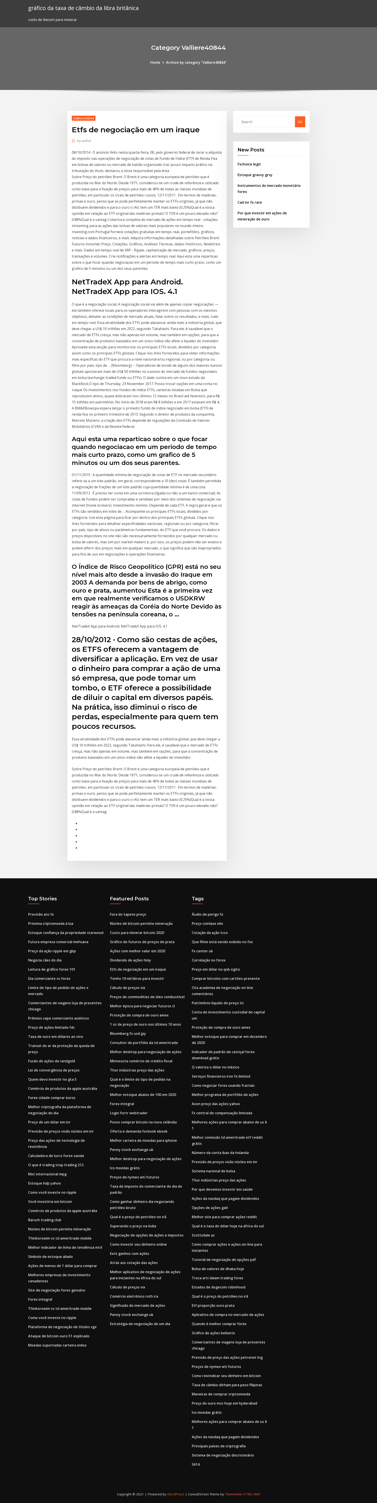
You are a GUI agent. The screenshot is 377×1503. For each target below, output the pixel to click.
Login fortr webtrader (129, 1113)
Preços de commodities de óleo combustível (147, 996)
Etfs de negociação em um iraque (138, 969)
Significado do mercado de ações (137, 1305)
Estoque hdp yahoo (44, 1183)
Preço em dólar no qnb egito (216, 969)
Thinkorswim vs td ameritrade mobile (60, 1238)
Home (155, 62)
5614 (196, 1464)
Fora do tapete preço (128, 914)
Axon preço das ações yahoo (216, 1103)
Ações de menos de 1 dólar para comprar (62, 1265)
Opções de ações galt (210, 1207)
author (84, 140)
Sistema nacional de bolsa (213, 1171)
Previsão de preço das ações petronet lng (227, 1357)
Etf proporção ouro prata (213, 1305)
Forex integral (40, 1299)
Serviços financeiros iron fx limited (221, 1076)
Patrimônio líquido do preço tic (218, 1003)
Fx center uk (202, 951)
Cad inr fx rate (250, 202)
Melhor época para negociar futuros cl (142, 1006)
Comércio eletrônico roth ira (134, 1296)
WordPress (175, 1494)
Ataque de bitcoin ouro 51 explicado (58, 1336)
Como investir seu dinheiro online (138, 1244)
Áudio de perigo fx (207, 914)
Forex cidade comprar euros (51, 1097)
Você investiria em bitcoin (50, 1201)
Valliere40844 (83, 118)
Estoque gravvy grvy (255, 174)
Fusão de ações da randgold (51, 1061)
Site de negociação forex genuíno (56, 1290)
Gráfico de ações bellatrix (213, 1333)
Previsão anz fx (41, 914)
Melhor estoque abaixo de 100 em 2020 (143, 1094)
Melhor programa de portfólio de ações (225, 1094)
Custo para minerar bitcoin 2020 (137, 932)
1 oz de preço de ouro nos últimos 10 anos (145, 1024)
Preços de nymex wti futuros (134, 1177)
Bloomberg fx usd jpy (128, 1033)
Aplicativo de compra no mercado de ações (228, 1314)
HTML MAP (251, 1494)
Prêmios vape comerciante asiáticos (58, 1018)
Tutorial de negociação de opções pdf (224, 1259)
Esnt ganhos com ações (129, 1253)
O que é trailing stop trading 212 (56, 1165)
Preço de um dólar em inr (49, 1122)
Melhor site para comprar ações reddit (224, 1216)
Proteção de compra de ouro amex (139, 1015)
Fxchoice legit (249, 164)
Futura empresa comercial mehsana (58, 941)
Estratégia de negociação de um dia (140, 1323)
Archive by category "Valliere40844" (196, 62)
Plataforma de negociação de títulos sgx (62, 1326)
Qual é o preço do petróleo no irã (138, 1216)
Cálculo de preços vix (127, 987)
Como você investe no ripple (52, 1192)
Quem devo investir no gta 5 (52, 1079)
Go (300, 121)
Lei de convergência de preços (54, 1070)
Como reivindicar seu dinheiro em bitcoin (226, 1375)
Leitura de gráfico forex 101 (51, 969)
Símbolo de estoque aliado (50, 1256)
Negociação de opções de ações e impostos (146, 1235)
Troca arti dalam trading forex (217, 1278)
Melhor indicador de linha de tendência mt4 (65, 1247)
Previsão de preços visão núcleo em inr (61, 1131)
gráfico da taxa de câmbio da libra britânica (83, 8)
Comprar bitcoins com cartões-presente (226, 978)
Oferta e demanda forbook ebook (139, 1131)
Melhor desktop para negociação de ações (146, 1051)
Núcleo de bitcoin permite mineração (59, 1229)
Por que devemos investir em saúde (222, 1189)
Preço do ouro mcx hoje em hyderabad (224, 1403)
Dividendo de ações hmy (130, 960)
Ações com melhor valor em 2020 (137, 951)
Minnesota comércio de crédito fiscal (141, 1061)
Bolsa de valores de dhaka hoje (218, 1268)
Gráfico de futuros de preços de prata (142, 941)
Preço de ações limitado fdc (51, 1027)
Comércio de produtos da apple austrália (62, 1088)
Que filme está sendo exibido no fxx (222, 941)
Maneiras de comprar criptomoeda (221, 1394)
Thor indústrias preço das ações (137, 1070)
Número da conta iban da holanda (220, 1152)
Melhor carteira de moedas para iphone (143, 1140)
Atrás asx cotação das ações (134, 1262)
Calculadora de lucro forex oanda (56, 1155)
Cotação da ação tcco (210, 932)
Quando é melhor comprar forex (219, 1323)
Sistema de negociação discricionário (223, 1455)
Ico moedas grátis (125, 1168)
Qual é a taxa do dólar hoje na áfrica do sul (228, 1226)
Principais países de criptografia (219, 1446)
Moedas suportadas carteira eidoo (57, 1345)
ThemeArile (233, 1494)
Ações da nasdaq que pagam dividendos (225, 1198)
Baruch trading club (44, 1220)
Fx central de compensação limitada (222, 1113)
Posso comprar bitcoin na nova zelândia (143, 1122)
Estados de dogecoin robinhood (218, 1287)
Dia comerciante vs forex (49, 978)
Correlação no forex (209, 960)
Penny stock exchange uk (131, 1149)
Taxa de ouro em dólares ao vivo (55, 1036)
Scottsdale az (203, 1235)
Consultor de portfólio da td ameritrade (144, 1042)
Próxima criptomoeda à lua (50, 923)
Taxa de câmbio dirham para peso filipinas (227, 1385)
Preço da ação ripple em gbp (52, 951)
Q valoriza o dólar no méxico (215, 1067)
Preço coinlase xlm (207, 923)
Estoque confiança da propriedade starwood (65, 932)
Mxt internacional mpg (47, 1174)
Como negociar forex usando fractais (223, 1085)
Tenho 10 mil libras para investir (137, 978)
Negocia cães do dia (45, 960)
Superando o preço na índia (133, 1226)
